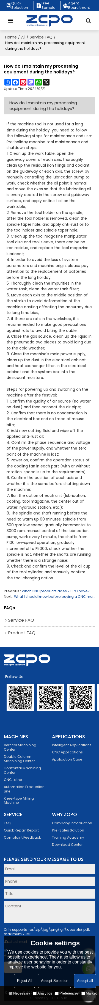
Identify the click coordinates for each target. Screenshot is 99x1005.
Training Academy (68, 837)
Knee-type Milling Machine (19, 800)
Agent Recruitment (79, 5)
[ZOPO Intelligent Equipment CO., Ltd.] (50, 20)
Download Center (67, 844)
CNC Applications (67, 752)
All (23, 37)
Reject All (24, 981)
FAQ (7, 823)
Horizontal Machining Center (22, 770)
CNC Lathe (13, 779)
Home (11, 37)
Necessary (21, 993)
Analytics (44, 993)
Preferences (69, 993)
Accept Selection (54, 981)
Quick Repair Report (21, 830)
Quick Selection (19, 5)
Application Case (67, 759)
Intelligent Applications (72, 745)
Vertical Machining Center (20, 747)
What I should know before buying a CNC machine (54, 596)
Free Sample (49, 5)
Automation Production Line (24, 789)
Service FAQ (41, 37)
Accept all (85, 981)
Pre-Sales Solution (68, 830)
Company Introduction (72, 823)
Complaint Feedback (22, 837)
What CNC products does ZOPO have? (56, 591)
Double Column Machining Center (19, 758)
